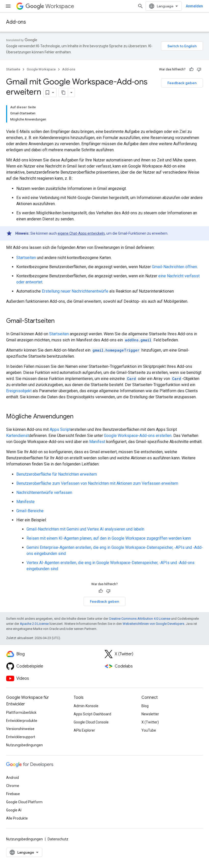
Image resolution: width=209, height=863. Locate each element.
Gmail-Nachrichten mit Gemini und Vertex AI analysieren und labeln (85, 529)
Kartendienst (17, 435)
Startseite (13, 69)
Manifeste (25, 501)
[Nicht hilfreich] (199, 69)
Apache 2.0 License (34, 624)
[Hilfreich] (191, 69)
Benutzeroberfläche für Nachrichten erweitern (56, 474)
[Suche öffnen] (140, 6)
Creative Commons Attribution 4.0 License (139, 618)
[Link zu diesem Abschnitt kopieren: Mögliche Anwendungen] (78, 417)
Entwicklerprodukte (21, 721)
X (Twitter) (150, 722)
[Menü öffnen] (8, 6)
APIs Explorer (84, 730)
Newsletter (150, 714)
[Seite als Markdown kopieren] (63, 92)
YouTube (148, 730)
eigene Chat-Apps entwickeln (81, 233)
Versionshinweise (20, 729)
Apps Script (60, 429)
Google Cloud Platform (24, 802)
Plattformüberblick (21, 712)
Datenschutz (58, 839)
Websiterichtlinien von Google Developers (153, 624)
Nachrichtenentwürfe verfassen (44, 492)
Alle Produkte (17, 818)
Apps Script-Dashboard (92, 714)
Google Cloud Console (91, 722)
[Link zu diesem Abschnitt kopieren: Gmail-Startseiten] (60, 321)
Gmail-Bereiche (30, 510)
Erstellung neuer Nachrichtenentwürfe (75, 291)
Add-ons (16, 22)
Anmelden (194, 6)
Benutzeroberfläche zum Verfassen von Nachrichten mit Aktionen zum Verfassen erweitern (97, 483)
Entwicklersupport (20, 737)
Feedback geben (182, 83)
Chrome (12, 786)
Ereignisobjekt (19, 390)
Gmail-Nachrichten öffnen (174, 266)
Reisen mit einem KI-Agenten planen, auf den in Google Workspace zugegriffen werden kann (109, 538)
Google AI (13, 810)
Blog (145, 706)
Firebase (13, 794)
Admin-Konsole (86, 706)
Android (12, 778)
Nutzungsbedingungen (24, 745)
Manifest (97, 441)
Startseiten (26, 257)
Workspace (59, 6)
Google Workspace (41, 69)
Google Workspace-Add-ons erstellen (138, 435)
